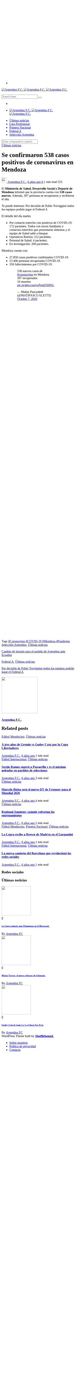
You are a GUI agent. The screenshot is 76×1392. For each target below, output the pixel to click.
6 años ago (34, 182)
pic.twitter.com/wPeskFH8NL (35, 285)
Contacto (14, 1049)
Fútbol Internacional (14, 759)
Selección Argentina (21, 134)
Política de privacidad (22, 1046)
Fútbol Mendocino (13, 736)
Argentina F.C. (17, 182)
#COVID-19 (34, 641)
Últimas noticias (19, 120)
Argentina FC (14, 933)
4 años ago (28, 800)
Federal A (15, 131)
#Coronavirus (17, 641)
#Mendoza (49, 641)
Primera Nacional (20, 127)
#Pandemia (63, 641)
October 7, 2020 (27, 299)
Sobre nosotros (18, 1042)
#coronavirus (25, 274)
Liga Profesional (19, 124)
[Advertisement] (38, 40)
